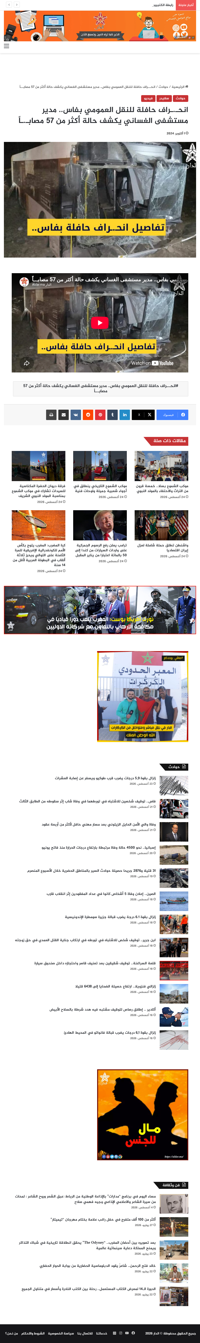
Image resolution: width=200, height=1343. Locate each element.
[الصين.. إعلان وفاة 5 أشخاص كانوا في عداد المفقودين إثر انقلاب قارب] (174, 901)
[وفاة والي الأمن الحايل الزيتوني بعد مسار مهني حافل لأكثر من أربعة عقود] (174, 832)
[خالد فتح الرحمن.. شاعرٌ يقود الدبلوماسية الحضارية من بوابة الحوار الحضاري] (174, 1273)
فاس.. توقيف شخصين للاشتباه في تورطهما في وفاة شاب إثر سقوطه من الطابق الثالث (87, 801)
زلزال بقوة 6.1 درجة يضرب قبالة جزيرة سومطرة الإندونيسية (110, 917)
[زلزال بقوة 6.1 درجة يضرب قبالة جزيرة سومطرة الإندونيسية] (174, 924)
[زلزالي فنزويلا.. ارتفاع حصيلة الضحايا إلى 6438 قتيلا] (174, 994)
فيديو (148, 98)
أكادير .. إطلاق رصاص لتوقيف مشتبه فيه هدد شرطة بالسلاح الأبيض (102, 1010)
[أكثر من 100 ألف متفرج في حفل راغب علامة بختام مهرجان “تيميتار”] (174, 1227)
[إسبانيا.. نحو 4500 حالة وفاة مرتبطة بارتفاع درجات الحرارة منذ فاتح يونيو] (174, 855)
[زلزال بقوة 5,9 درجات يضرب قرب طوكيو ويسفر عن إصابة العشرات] (174, 785)
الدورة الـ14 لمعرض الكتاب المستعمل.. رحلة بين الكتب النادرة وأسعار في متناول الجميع (89, 1289)
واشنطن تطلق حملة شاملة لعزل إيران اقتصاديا (162, 547)
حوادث (163, 87)
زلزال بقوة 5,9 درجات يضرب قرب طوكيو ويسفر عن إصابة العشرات (105, 778)
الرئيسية (178, 87)
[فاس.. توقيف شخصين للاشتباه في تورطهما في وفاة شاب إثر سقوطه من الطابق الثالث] (174, 808)
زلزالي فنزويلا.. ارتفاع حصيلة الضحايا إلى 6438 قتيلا (115, 987)
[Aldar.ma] (100, 26)
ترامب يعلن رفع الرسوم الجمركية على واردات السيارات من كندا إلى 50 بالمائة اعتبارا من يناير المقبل (101, 550)
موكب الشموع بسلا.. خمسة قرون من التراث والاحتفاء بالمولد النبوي (162, 488)
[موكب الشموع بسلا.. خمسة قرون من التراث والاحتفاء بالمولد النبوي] (161, 466)
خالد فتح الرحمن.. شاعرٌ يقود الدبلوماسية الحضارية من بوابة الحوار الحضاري (98, 1266)
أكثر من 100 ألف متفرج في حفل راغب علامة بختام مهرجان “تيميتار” (103, 1220)
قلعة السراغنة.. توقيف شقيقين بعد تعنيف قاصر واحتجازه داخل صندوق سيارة (95, 963)
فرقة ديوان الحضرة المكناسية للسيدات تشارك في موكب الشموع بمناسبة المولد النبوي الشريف (38, 491)
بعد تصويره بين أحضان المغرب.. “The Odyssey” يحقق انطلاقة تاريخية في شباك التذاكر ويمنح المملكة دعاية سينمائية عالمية (87, 1245)
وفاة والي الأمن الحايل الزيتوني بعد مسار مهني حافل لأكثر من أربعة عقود (99, 825)
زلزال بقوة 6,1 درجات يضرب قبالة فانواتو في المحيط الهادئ (110, 1033)
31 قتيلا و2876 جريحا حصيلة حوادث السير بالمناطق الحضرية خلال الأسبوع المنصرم (91, 871)
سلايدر (164, 98)
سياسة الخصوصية (61, 1334)
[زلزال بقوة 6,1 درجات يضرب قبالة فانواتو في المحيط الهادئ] (174, 1040)
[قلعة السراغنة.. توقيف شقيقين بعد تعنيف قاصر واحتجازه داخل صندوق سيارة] (174, 970)
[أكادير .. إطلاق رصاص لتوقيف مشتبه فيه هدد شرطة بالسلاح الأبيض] (174, 1017)
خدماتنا (101, 1334)
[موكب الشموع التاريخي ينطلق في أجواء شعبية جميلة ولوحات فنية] (100, 466)
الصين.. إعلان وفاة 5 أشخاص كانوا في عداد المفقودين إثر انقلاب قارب (101, 894)
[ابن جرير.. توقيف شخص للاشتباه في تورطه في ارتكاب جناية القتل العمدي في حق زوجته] (174, 947)
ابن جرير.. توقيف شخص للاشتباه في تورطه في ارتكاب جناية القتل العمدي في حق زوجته (85, 940)
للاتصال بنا (85, 1334)
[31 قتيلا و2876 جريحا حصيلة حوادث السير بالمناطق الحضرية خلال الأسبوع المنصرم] (174, 878)
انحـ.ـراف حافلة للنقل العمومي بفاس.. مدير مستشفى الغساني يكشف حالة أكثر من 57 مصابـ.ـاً (99, 389)
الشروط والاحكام (33, 1334)
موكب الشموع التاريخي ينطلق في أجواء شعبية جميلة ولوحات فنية (100, 488)
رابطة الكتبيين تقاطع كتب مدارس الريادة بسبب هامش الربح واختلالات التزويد (118, 5)
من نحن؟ (11, 1334)
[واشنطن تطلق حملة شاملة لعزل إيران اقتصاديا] (161, 525)
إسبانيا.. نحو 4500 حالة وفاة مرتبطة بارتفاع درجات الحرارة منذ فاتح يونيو (99, 848)
